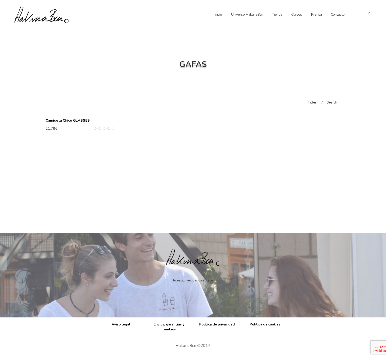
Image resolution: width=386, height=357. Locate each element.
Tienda (277, 14)
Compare (106, 129)
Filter (312, 102)
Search (332, 102)
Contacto (338, 14)
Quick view (112, 129)
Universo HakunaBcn (247, 14)
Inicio (218, 14)
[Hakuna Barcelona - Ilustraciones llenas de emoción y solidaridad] (41, 14)
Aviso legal (121, 324)
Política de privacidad (217, 324)
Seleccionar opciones (63, 128)
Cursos (296, 14)
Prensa (316, 14)
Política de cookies (265, 324)
